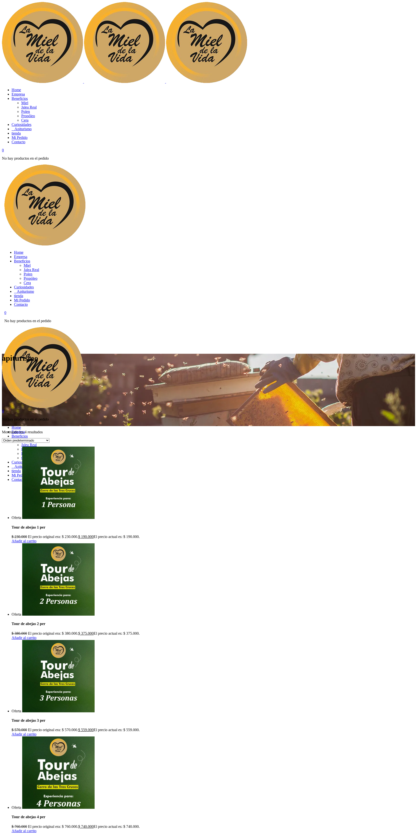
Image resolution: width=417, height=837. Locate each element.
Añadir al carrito (24, 541)
